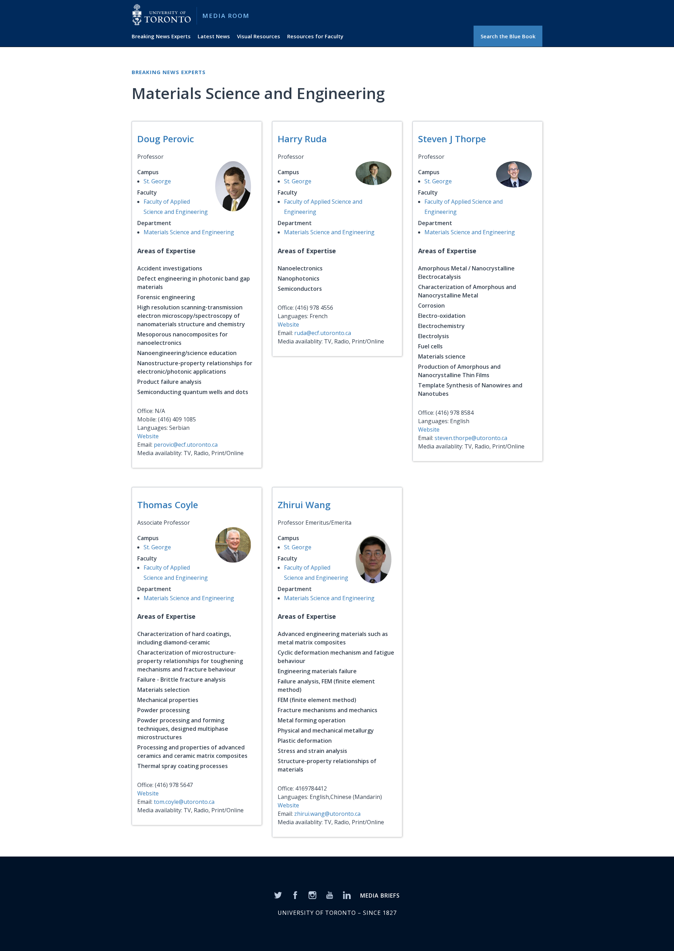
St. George (157, 181)
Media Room (226, 16)
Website (148, 436)
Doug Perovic (165, 138)
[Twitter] (278, 894)
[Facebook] (295, 894)
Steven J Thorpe (452, 138)
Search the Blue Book (508, 36)
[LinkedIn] (347, 894)
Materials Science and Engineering (189, 232)
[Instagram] (312, 894)
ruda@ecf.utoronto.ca (322, 333)
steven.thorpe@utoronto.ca (471, 438)
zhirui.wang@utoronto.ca (327, 814)
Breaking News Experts (161, 36)
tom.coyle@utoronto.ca (184, 802)
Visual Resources (258, 36)
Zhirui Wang (304, 504)
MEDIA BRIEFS (380, 895)
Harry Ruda (302, 138)
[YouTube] (329, 894)
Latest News (214, 36)
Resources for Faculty (315, 36)
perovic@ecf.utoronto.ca (186, 444)
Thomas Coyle (167, 504)
